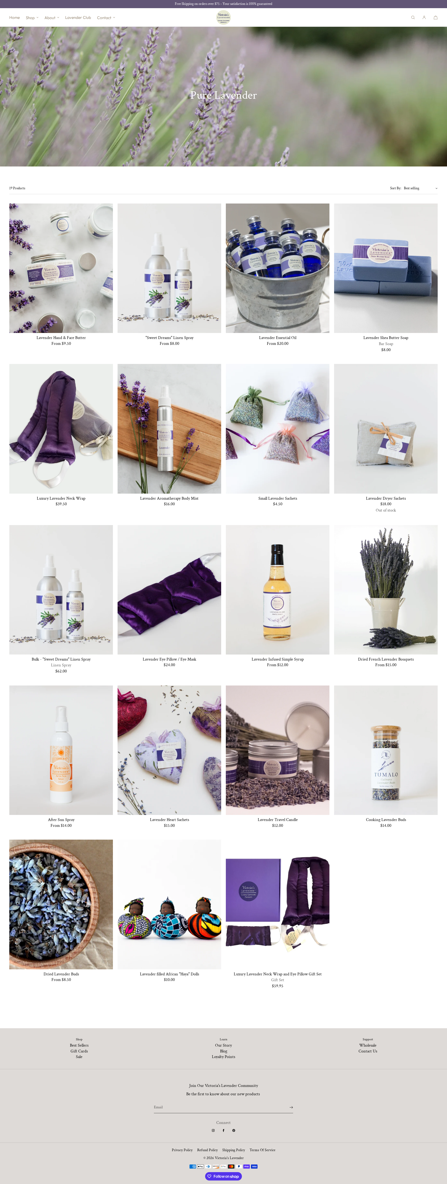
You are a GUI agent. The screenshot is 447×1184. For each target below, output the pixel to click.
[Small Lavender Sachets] (277, 428)
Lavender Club (78, 17)
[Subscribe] (287, 1107)
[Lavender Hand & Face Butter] (61, 268)
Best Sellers (79, 1045)
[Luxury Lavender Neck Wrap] (61, 428)
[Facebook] (223, 1130)
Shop (30, 17)
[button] (413, 17)
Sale (79, 1056)
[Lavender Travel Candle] (277, 750)
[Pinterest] (234, 1130)
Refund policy (207, 1150)
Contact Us (368, 1051)
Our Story (223, 1045)
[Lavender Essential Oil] (277, 268)
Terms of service (262, 1150)
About (49, 17)
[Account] (424, 17)
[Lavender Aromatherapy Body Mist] (169, 428)
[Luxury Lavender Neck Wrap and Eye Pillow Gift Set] (277, 904)
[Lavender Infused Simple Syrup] (277, 590)
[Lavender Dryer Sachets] (386, 428)
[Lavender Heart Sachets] (169, 750)
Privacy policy (182, 1150)
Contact (104, 17)
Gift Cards (79, 1051)
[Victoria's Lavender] (223, 17)
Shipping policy (233, 1150)
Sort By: (395, 188)
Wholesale (367, 1045)
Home (14, 17)
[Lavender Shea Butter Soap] (386, 268)
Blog (223, 1051)
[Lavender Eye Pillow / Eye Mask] (169, 590)
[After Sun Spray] (61, 750)
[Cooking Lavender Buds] (386, 750)
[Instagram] (213, 1130)
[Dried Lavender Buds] (61, 904)
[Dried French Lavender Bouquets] (386, 590)
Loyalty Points (223, 1056)
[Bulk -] (61, 590)
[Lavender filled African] (169, 904)
